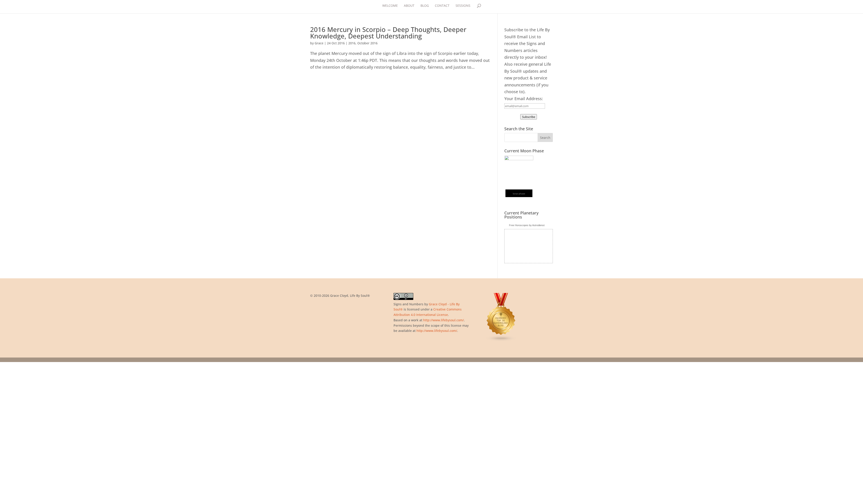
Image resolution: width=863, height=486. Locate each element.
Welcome (390, 6)
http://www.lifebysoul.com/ (443, 320)
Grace (319, 43)
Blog (424, 6)
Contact (442, 6)
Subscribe (528, 117)
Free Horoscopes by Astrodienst (527, 225)
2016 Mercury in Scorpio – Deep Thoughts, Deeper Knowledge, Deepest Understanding (388, 32)
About (409, 6)
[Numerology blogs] (501, 340)
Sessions (463, 6)
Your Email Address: (523, 98)
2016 (352, 43)
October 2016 (367, 43)
